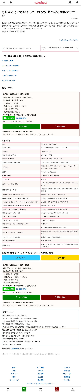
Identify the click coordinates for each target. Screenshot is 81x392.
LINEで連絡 (22, 126)
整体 (14, 377)
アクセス (67, 368)
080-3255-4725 (21, 118)
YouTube (67, 380)
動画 (14, 371)
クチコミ (21, 258)
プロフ (40, 371)
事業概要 (67, 377)
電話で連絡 (60, 126)
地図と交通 (16, 348)
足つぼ (40, 377)
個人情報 (40, 380)
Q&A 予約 (61, 258)
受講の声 (40, 374)
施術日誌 (67, 371)
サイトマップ (14, 380)
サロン (14, 368)
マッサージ (67, 374)
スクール (14, 374)
